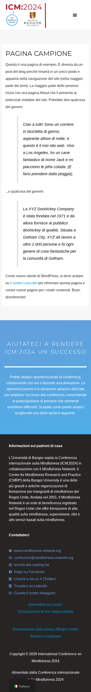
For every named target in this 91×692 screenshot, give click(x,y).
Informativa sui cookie (45, 604)
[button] (75, 15)
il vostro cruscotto (23, 283)
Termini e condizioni (45, 636)
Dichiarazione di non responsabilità (45, 611)
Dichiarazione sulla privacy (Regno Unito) (45, 629)
